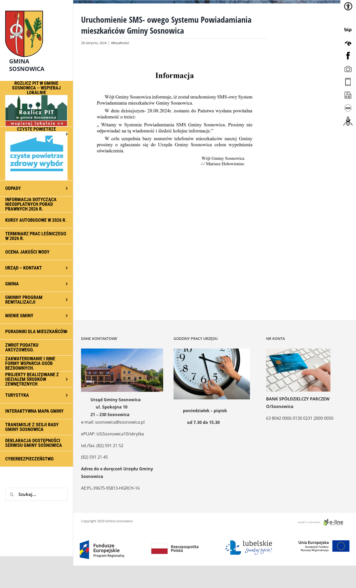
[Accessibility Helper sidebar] (348, 6)
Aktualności (120, 42)
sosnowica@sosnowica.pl (120, 422)
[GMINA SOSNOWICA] (36, 9)
